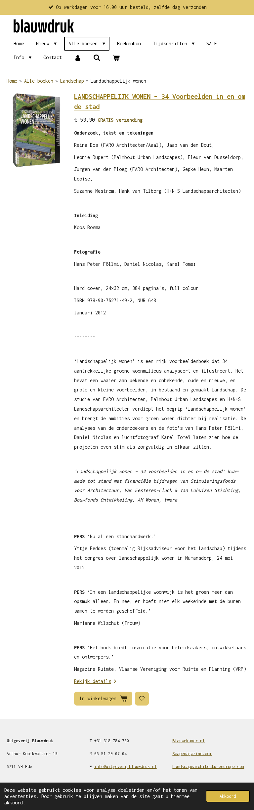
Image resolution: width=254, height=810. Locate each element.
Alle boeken (38, 81)
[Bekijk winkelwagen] (116, 58)
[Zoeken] (97, 58)
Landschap (72, 81)
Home (12, 81)
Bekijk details (92, 681)
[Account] (77, 58)
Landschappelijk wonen (118, 81)
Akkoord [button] (228, 796)
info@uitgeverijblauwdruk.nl (125, 766)
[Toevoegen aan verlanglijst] (142, 699)
